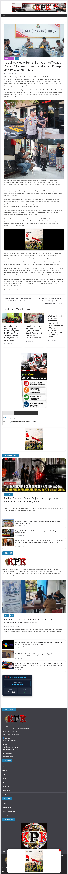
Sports (4, 770)
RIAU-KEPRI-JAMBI (8, 494)
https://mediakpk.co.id (9, 741)
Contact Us (6, 816)
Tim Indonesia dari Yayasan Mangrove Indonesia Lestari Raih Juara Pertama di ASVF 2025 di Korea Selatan (50, 301)
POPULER (20, 413)
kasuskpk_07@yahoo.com (10, 747)
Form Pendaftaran (8, 812)
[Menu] (3, 15)
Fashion (5, 778)
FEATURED (6, 790)
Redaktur (18, 626)
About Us (5, 804)
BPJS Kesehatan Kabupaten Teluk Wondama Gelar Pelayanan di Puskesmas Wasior (29, 621)
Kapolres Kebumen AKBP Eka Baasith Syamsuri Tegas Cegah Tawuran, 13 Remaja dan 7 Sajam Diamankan (34, 332)
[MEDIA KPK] (15, 557)
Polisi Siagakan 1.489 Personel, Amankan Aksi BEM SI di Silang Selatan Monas (18, 299)
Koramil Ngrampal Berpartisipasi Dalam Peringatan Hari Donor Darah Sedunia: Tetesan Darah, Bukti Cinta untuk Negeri (11, 333)
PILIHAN (17, 58)
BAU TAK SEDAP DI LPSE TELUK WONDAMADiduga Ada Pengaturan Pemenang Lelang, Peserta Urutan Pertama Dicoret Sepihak (38, 643)
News (4, 766)
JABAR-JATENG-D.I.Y (9, 58)
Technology (6, 786)
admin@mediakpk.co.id (10, 750)
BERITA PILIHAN (32, 413)
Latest (4, 794)
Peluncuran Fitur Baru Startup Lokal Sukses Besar (22, 417)
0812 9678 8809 (7, 756)
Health (6, 615)
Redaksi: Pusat (19, 505)
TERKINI (8, 413)
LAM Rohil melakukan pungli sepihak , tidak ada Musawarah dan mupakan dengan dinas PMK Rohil (37, 522)
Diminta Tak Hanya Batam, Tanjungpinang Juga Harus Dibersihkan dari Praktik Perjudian (31, 500)
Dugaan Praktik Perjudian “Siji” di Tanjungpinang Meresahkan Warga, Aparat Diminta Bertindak (38, 531)
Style (4, 782)
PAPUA (11, 615)
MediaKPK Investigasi (18, 73)
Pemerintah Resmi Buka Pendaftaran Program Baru (23, 421)
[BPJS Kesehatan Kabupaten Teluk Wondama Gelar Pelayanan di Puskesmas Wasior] (34, 596)
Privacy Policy (7, 808)
